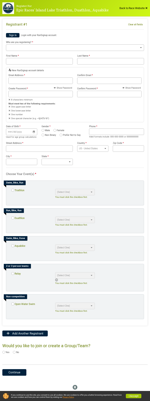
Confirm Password (87, 88)
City (9, 156)
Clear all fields (135, 24)
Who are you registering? (19, 42)
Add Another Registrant (27, 333)
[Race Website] (9, 8)
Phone (93, 126)
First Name (12, 56)
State (45, 156)
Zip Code (118, 143)
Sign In (13, 35)
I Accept (133, 396)
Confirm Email (85, 75)
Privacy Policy (68, 397)
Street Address (14, 143)
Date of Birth (13, 126)
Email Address (16, 75)
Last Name (83, 56)
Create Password (18, 88)
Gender (46, 126)
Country (82, 143)
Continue (14, 372)
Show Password (64, 88)
